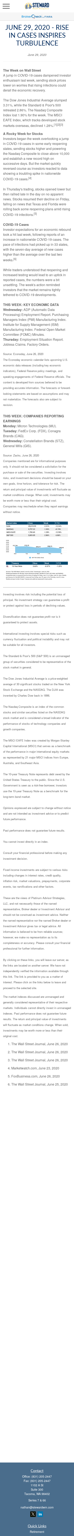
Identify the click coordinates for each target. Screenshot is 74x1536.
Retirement (37, 1532)
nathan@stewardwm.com (37, 1507)
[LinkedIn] (40, 1514)
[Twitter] (33, 1514)
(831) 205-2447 (41, 1476)
